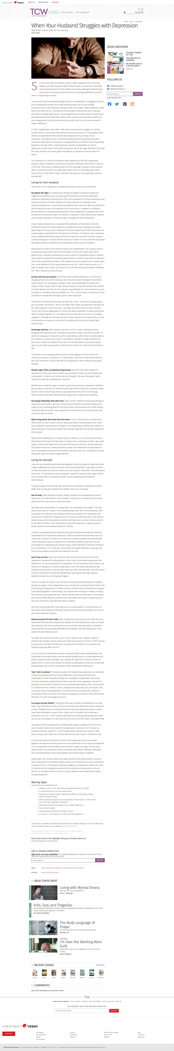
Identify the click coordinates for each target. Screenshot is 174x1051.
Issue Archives (117, 46)
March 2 (92, 977)
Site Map (84, 1001)
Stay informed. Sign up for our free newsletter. (87, 1006)
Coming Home (116, 89)
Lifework (63, 939)
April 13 (63, 977)
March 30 (72, 977)
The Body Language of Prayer (77, 924)
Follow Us (73, 1037)
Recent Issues (44, 965)
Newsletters (43, 2)
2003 (131, 22)
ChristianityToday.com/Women (44, 841)
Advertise (106, 1037)
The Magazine (82, 12)
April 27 (54, 977)
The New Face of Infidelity (133, 59)
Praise (82, 868)
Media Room (73, 1034)
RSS (104, 1001)
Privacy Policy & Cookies (111, 1032)
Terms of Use (108, 1034)
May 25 (35, 977)
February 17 (101, 977)
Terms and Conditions (95, 1001)
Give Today (8, 1033)
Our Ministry (39, 1032)
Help (70, 868)
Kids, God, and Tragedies (53, 905)
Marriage (76, 868)
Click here (34, 833)
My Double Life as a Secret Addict (134, 64)
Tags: (33, 868)
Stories (38, 1037)
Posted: (34, 872)
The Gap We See (41, 1034)
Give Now (55, 2)
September (139, 22)
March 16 (82, 977)
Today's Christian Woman (61, 1001)
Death (43, 868)
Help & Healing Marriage (50, 872)
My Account (141, 1037)
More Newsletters (114, 98)
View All (129, 69)
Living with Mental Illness (80, 887)
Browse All (100, 965)
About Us (31, 2)
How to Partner (40, 1039)
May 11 (44, 977)
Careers (72, 1032)
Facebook (53, 990)
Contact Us (110, 1001)
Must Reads (67, 12)
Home (126, 22)
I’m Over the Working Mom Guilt (81, 944)
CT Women (115, 86)
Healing (65, 868)
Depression (50, 868)
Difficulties (58, 868)
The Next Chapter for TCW (133, 53)
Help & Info (118, 1001)
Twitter (61, 990)
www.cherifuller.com (70, 826)
